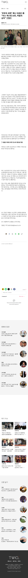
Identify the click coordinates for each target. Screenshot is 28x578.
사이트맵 (18, 565)
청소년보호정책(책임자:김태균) (12, 565)
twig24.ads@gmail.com (16, 568)
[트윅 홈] (4, 2)
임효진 (2, 22)
